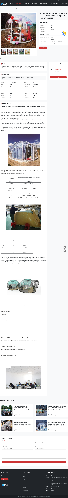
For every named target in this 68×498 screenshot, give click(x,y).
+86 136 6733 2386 (58, 69)
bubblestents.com (54, 475)
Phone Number (4, 446)
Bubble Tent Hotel (11, 8)
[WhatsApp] (65, 250)
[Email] (65, 247)
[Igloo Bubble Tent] (18, 30)
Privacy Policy (25, 490)
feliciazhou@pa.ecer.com (63, 0)
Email (36, 446)
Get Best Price (17, 414)
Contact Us (65, 3)
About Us (34, 3)
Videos (27, 3)
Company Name (37, 440)
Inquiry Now (58, 77)
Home (11, 3)
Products (18, 3)
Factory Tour (43, 3)
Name (3, 440)
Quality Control (54, 3)
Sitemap (24, 487)
